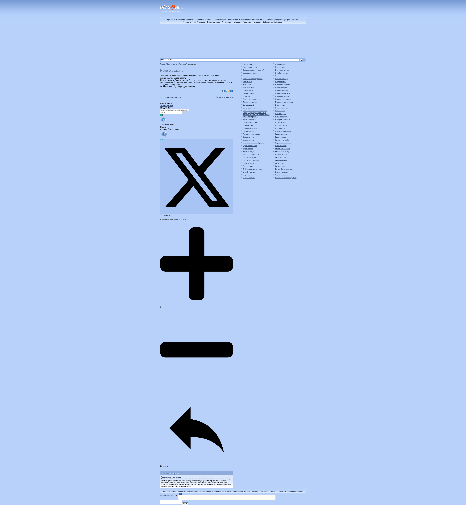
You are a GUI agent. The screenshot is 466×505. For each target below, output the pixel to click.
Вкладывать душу (282, 152)
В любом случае (281, 73)
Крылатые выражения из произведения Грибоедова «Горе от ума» (204, 491)
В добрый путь (249, 178)
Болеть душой (248, 105)
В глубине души (249, 172)
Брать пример (248, 140)
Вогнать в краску (281, 172)
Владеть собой (281, 154)
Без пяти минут (249, 76)
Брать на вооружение (251, 134)
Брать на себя (248, 137)
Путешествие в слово (241, 491)
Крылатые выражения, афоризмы (180, 20)
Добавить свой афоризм (272, 22)
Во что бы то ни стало (284, 169)
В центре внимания (283, 131)
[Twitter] (226, 91)
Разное (255, 491)
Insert (185, 504)
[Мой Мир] (231, 91)
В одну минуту (281, 87)
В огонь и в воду (281, 79)
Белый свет (247, 82)
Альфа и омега (249, 64)
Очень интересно (169, 491)
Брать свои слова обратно (253, 143)
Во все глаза (280, 166)
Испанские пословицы (252, 22)
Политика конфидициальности (291, 491)
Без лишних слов (250, 73)
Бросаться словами (251, 160)
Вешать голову (281, 146)
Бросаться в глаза (250, 157)
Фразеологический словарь (194, 22)
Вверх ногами (280, 137)
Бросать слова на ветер (252, 154)
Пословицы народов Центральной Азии (282, 20)
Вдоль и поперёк (282, 140)
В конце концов (281, 67)
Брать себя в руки (250, 146)
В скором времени (282, 119)
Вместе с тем (280, 157)
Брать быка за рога (250, 122)
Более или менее (250, 102)
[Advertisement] (233, 41)
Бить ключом (248, 90)
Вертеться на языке (283, 143)
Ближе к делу (248, 93)
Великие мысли (213, 22)
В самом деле (280, 114)
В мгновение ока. (282, 76)
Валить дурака (281, 134)
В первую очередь (282, 93)
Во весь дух (279, 163)
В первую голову (281, 90)
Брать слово (248, 149)
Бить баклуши (248, 87)
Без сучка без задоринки (252, 79)
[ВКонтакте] (223, 91)
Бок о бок (246, 96)
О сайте (273, 491)
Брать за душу (248, 131)
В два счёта (247, 175)
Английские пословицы (231, 22)
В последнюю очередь (284, 102)
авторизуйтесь (166, 106)
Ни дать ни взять (223, 97)
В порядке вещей (282, 96)
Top (181, 494)
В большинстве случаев (252, 169)
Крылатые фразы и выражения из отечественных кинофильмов (239, 20)
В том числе (280, 128)
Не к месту (264, 491)
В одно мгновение (282, 85)
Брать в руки (248, 125)
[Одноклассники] (229, 91)
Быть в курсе (248, 166)
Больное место (249, 108)
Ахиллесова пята (250, 67)
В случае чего (280, 122)
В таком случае (281, 125)
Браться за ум (248, 152)
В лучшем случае (282, 70)
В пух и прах (280, 111)
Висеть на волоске (282, 149)
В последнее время (283, 99)
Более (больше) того (251, 99)
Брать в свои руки (250, 128)
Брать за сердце (249, 119)
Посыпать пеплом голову (171, 477)
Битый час (247, 85)
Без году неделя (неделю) (253, 70)
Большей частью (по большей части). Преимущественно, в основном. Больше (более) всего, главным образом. (256, 114)
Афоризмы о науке (203, 20)
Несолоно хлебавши (172, 97)
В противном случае (283, 108)
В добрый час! (281, 64)
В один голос (280, 82)
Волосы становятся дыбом (285, 178)
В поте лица (280, 105)
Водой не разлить (282, 175)
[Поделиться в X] (196, 213)
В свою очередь (281, 117)
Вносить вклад (281, 160)
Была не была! (249, 163)
